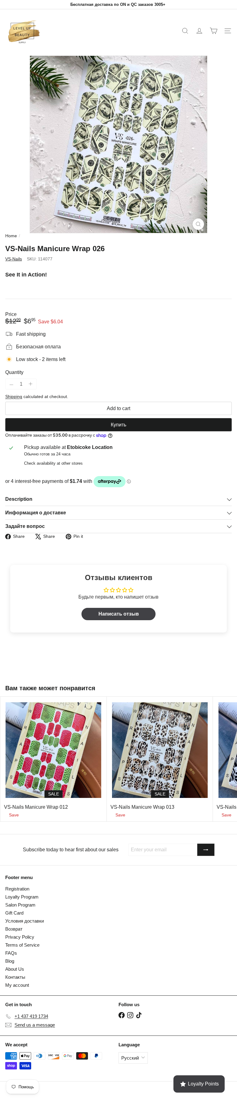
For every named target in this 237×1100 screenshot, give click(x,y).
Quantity (14, 372)
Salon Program (20, 904)
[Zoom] (198, 224)
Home (11, 235)
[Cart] (213, 31)
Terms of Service (22, 945)
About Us (14, 969)
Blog (9, 961)
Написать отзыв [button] (118, 613)
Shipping (13, 396)
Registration (17, 888)
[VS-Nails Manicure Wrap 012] (53, 759)
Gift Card (14, 912)
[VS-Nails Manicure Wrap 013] (160, 759)
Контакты (15, 977)
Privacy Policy (19, 937)
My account (17, 985)
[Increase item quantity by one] (30, 384)
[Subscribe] (205, 850)
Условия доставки (24, 921)
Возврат (14, 929)
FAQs (11, 953)
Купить (118, 424)
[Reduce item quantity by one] (11, 385)
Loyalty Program (22, 896)
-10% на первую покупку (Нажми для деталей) (118, 4)
